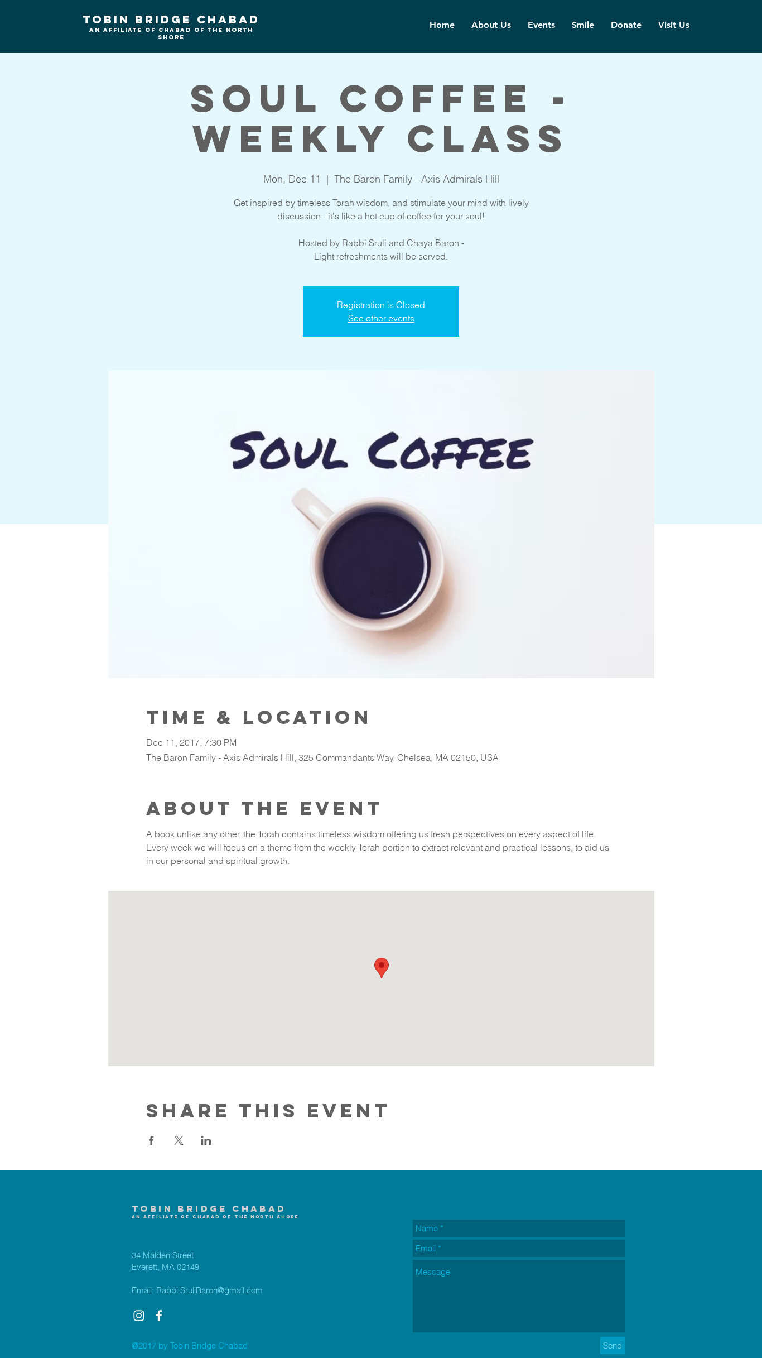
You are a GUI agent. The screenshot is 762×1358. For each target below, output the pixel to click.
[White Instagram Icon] (139, 1315)
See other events (381, 318)
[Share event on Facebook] (151, 1140)
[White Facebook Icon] (159, 1315)
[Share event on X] (178, 1140)
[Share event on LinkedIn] (206, 1140)
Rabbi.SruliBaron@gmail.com (209, 1290)
